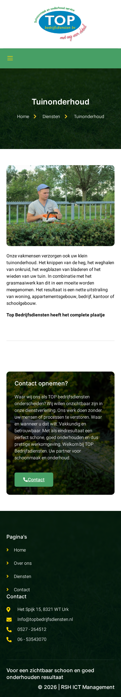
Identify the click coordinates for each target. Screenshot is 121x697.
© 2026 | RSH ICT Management (76, 687)
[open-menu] (10, 58)
